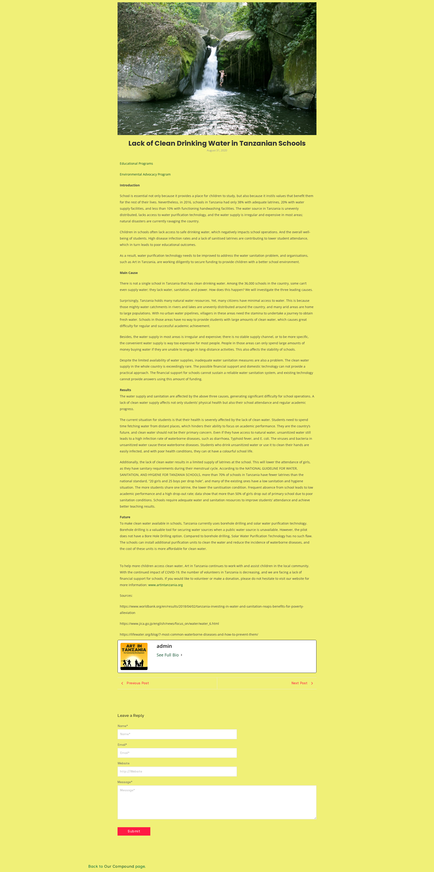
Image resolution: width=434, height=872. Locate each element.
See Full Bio (168, 655)
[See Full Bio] (181, 655)
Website (124, 763)
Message (125, 782)
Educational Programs (136, 163)
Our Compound (119, 866)
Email (122, 745)
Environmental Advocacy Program (145, 174)
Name (123, 726)
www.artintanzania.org (165, 585)
